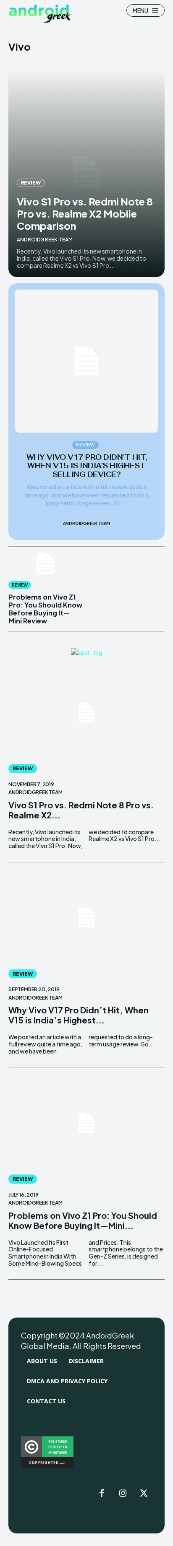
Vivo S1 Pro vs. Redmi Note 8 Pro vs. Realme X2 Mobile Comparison (85, 213)
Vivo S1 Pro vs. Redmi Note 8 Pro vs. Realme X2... (81, 810)
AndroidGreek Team (45, 239)
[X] (143, 1493)
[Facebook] (101, 1493)
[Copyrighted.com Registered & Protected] (47, 1465)
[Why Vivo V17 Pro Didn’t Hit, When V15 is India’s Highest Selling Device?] (86, 361)
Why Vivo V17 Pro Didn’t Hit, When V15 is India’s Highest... (78, 1015)
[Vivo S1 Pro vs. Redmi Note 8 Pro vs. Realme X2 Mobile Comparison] (86, 712)
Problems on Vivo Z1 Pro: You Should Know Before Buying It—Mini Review (45, 609)
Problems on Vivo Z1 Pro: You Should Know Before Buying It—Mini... (82, 1220)
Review (31, 182)
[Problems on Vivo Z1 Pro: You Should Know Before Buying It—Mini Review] (45, 564)
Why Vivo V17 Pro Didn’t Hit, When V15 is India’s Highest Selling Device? (86, 466)
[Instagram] (122, 1493)
